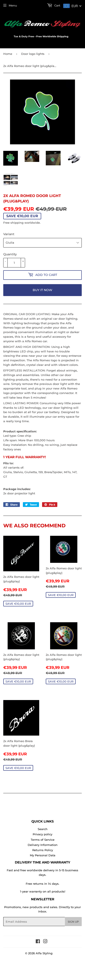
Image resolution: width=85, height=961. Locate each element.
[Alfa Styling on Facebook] (38, 942)
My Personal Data (42, 855)
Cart (56, 5)
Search (43, 829)
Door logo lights (32, 53)
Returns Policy (42, 850)
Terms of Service (42, 839)
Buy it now (42, 290)
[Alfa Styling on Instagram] (45, 942)
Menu (13, 5)
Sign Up (73, 921)
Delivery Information (43, 845)
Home (7, 53)
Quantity (10, 254)
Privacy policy (42, 834)
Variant (8, 234)
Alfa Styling (44, 953)
